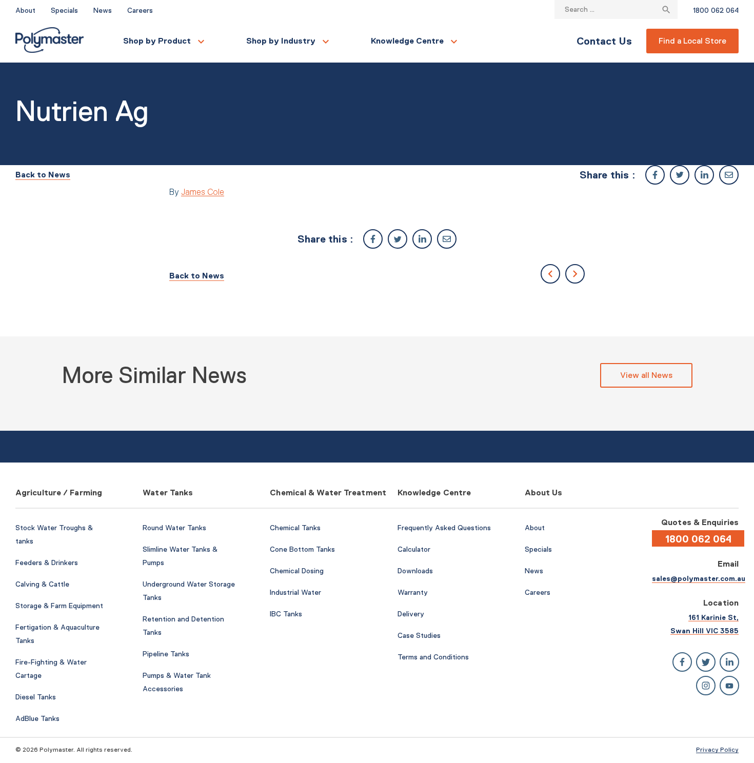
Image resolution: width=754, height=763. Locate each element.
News (102, 10)
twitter (679, 175)
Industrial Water (295, 592)
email (729, 175)
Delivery (411, 614)
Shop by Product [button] (157, 40)
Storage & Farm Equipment (59, 605)
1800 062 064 (716, 10)
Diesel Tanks (35, 697)
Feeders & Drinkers (46, 562)
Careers (140, 10)
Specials (64, 10)
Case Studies (419, 635)
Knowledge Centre (407, 40)
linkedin (704, 175)
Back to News (42, 174)
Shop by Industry (280, 40)
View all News (646, 375)
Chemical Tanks (295, 528)
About (25, 10)
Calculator (414, 549)
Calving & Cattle (42, 584)
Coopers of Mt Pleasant (575, 274)
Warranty (413, 592)
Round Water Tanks (174, 528)
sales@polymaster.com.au (698, 578)
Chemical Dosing (297, 571)
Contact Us (604, 41)
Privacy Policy (717, 749)
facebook (655, 175)
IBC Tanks (286, 614)
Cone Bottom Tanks (302, 549)
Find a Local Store (692, 40)
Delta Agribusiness (550, 274)
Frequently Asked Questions (444, 528)
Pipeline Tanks (166, 654)
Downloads (415, 571)
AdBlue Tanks (37, 718)
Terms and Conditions (433, 657)
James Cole (202, 191)
